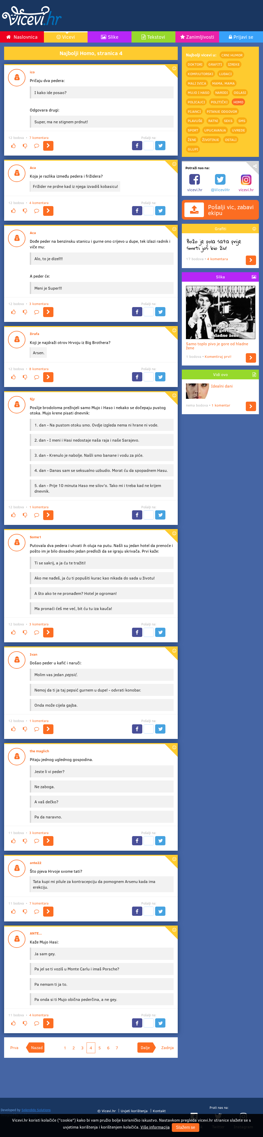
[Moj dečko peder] (48, 841)
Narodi (221, 92)
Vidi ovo (220, 374)
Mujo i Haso (198, 92)
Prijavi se (243, 36)
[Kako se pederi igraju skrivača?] (48, 632)
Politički (219, 101)
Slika (220, 276)
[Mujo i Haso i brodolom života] (48, 515)
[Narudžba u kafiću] (48, 729)
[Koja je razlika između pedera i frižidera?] (48, 211)
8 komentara (39, 369)
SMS (241, 120)
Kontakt (159, 1110)
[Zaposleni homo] (48, 146)
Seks (228, 120)
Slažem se (185, 1127)
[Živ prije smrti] (251, 260)
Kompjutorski (200, 73)
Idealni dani (222, 385)
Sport (193, 130)
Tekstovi (156, 36)
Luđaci (225, 73)
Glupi (193, 149)
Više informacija (155, 1127)
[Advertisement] (166, 15)
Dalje (145, 1047)
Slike (113, 36)
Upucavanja (215, 130)
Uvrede (238, 130)
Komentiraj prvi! (218, 356)
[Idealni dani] (251, 406)
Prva (14, 1047)
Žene (192, 139)
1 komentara (39, 507)
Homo (238, 101)
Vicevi (68, 36)
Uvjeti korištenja (134, 1110)
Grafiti (215, 64)
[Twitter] (160, 145)
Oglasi (240, 92)
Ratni (213, 120)
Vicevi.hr (109, 1110)
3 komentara (39, 303)
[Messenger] (149, 145)
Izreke (234, 64)
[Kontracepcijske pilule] (48, 911)
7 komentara (39, 137)
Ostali (231, 139)
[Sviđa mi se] (13, 146)
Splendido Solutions (36, 1110)
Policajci (196, 101)
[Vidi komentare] (37, 146)
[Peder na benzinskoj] (48, 312)
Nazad (37, 1047)
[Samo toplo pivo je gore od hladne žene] (251, 358)
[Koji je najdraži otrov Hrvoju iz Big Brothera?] (48, 377)
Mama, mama (223, 83)
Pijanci (194, 111)
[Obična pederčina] (48, 1023)
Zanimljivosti (200, 36)
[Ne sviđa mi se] (25, 146)
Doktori (195, 64)
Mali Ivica (197, 83)
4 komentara (39, 202)
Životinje (210, 139)
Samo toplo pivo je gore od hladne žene (217, 345)
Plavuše (195, 120)
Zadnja (167, 1047)
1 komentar (220, 405)
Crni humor (231, 55)
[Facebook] (137, 145)
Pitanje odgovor (222, 111)
